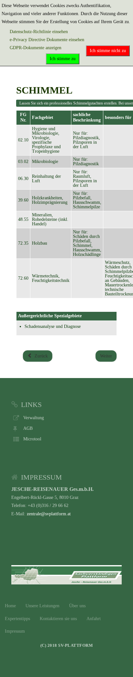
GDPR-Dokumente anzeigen (35, 47)
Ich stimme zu (63, 58)
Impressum (15, 631)
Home (10, 605)
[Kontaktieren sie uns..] (66, 573)
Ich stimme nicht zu (108, 50)
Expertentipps (17, 618)
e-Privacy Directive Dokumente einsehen (47, 39)
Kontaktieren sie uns (58, 618)
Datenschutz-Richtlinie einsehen (39, 31)
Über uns (77, 605)
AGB (28, 428)
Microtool (32, 439)
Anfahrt (94, 618)
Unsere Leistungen (42, 605)
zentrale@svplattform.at (49, 513)
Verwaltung (33, 417)
